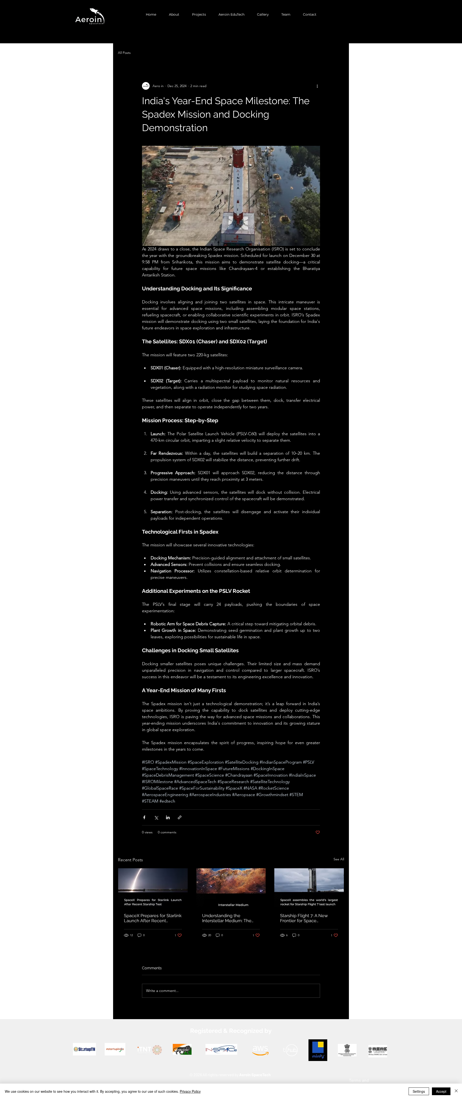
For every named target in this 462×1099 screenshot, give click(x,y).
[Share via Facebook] (144, 817)
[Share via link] (179, 817)
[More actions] (317, 86)
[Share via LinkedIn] (168, 817)
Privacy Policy (190, 1091)
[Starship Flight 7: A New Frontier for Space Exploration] (309, 887)
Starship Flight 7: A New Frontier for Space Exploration (304, 918)
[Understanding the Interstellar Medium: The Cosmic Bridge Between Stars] (231, 887)
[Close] (456, 1091)
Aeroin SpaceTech (255, 1074)
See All (339, 859)
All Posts (124, 53)
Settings (419, 1091)
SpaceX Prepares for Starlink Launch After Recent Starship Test (153, 918)
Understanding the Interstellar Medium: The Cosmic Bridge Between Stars (226, 918)
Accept (441, 1091)
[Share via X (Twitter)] (156, 817)
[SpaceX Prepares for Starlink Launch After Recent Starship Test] (153, 887)
